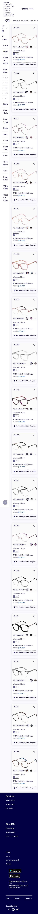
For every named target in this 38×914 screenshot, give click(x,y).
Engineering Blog (9, 14)
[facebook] (9, 909)
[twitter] (17, 909)
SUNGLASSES (24, 20)
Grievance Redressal (12, 860)
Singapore (7, 6)
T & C (8, 899)
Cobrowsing (8, 12)
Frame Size (9, 808)
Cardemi (8, 864)
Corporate (6, 2)
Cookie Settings (11, 906)
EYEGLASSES (16, 20)
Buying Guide (10, 804)
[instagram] (13, 909)
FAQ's (8, 856)
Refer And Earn (10, 832)
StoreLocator (8, 4)
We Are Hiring (10, 828)
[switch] (7, 28)
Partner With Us (9, 16)
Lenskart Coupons (12, 836)
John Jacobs (8, 8)
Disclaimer (28, 899)
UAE (13, 6)
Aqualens (7, 10)
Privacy (17, 899)
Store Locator (10, 800)
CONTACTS (33, 20)
